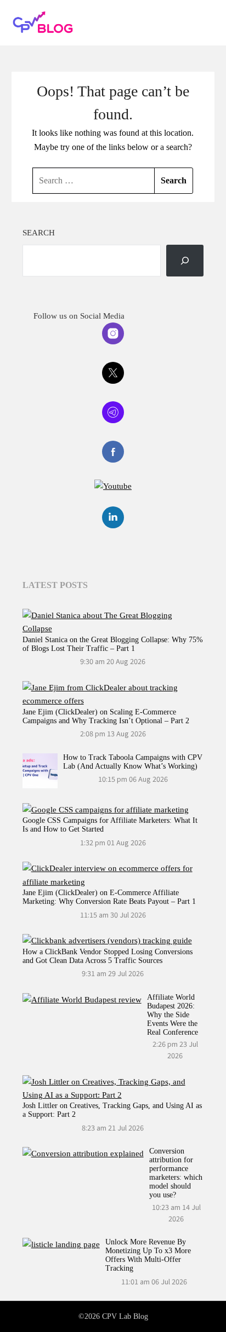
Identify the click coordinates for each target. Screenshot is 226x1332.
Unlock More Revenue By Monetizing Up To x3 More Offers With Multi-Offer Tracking (148, 1255)
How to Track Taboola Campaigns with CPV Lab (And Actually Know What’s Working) (132, 761)
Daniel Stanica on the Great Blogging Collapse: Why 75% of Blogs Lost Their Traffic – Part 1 (112, 644)
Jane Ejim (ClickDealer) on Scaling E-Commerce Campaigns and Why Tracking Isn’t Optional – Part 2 (105, 716)
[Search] (185, 260)
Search (38, 232)
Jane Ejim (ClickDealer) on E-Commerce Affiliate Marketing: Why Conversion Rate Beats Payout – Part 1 (109, 897)
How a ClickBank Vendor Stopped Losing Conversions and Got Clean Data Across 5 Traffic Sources (107, 956)
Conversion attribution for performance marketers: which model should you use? (175, 1173)
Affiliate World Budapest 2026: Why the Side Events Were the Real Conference (172, 1014)
